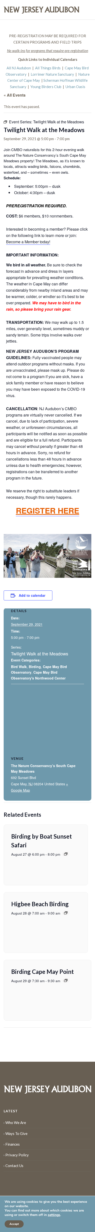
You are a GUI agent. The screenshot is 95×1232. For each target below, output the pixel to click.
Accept (14, 1224)
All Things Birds (48, 68)
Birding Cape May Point (42, 971)
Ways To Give (16, 1133)
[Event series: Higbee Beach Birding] (65, 912)
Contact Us (14, 1165)
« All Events (15, 95)
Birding (35, 666)
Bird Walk (19, 666)
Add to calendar (32, 595)
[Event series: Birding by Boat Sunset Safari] (65, 853)
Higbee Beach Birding (40, 903)
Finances (12, 1144)
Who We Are (15, 1122)
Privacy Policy (17, 1155)
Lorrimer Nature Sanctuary (52, 74)
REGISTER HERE (47, 510)
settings (54, 1215)
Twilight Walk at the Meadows (39, 653)
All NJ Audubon (19, 68)
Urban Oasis (75, 86)
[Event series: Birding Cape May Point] (65, 980)
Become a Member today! (28, 242)
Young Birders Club (45, 86)
